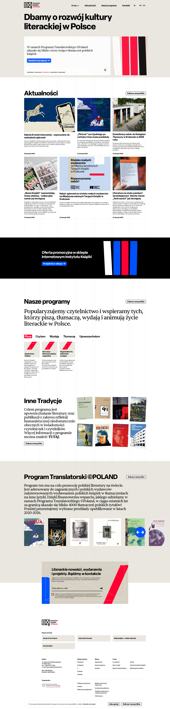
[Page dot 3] (46, 72)
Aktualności (98, 662)
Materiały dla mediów (137, 668)
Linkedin (79, 674)
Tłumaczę (69, 336)
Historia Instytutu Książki (137, 665)
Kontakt (97, 668)
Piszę (28, 336)
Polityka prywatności (83, 683)
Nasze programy (100, 665)
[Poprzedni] (137, 532)
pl (140, 5)
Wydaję (54, 336)
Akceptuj (113, 704)
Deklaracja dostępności (84, 689)
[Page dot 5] (61, 72)
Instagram (80, 665)
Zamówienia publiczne (102, 688)
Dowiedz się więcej (89, 704)
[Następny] (143, 532)
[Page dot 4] (53, 72)
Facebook (80, 662)
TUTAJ (53, 437)
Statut (132, 662)
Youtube (79, 671)
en (144, 5)
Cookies (79, 686)
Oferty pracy (99, 696)
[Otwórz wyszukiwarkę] (135, 5)
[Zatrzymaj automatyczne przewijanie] (105, 69)
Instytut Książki (32, 5)
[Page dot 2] (38, 72)
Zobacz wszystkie (135, 93)
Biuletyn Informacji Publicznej (101, 684)
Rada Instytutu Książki (119, 668)
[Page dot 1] (30, 72)
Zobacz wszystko (34, 443)
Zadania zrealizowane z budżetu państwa (102, 692)
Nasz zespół (116, 665)
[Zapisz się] (101, 588)
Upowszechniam (90, 336)
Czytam (40, 336)
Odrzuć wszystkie (131, 704)
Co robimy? (116, 662)
